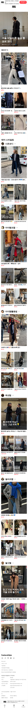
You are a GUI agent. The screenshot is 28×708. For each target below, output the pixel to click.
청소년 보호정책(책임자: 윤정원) (8, 672)
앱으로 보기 (23, 2)
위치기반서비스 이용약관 (7, 670)
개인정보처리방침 (5, 667)
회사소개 (3, 661)
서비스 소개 (4, 663)
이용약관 (3, 665)
